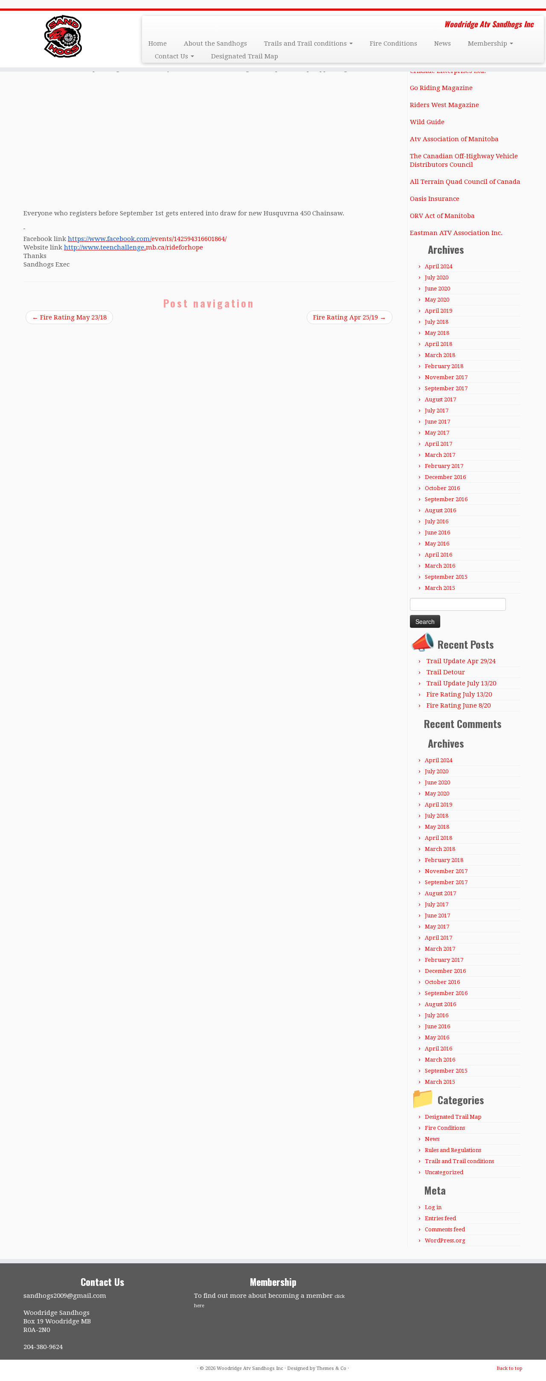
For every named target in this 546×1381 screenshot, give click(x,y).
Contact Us (172, 56)
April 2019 (438, 311)
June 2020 (437, 288)
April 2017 (438, 444)
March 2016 (440, 566)
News (442, 43)
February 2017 (444, 466)
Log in (433, 1207)
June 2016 (437, 532)
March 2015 (440, 588)
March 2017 (440, 455)
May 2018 (437, 333)
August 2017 (440, 399)
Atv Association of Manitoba (454, 139)
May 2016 (437, 543)
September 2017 (446, 388)
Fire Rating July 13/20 (459, 694)
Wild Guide (427, 122)
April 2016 (438, 554)
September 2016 (446, 499)
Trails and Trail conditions (306, 43)
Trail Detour (446, 672)
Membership (488, 43)
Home (157, 43)
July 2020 (436, 277)
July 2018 (436, 322)
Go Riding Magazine (441, 88)
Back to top (510, 1368)
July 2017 (436, 410)
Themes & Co (331, 1368)
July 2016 (436, 521)
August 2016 (440, 510)
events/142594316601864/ (147, 239)
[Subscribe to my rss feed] (154, 25)
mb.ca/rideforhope (133, 247)
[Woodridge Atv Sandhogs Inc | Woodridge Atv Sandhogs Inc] (63, 36)
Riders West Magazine (444, 105)
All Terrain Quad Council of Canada (465, 182)
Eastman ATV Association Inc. (456, 233)
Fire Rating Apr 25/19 (349, 317)
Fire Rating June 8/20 (459, 705)
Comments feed (445, 1229)
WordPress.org (445, 1240)
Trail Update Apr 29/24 (461, 661)
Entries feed (440, 1218)
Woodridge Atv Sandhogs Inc (250, 1368)
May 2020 (437, 299)
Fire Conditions (393, 43)
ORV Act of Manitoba (442, 216)
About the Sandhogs (215, 43)
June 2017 (437, 421)
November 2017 (446, 377)
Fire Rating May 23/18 (69, 317)
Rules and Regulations (453, 1150)
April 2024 (438, 266)
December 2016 (445, 477)
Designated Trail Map (244, 56)
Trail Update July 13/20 (461, 683)
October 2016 (442, 488)
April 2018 (438, 344)
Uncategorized (444, 1172)
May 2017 (437, 432)
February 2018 (444, 366)
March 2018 (440, 355)
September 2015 (446, 577)
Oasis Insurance (434, 199)
